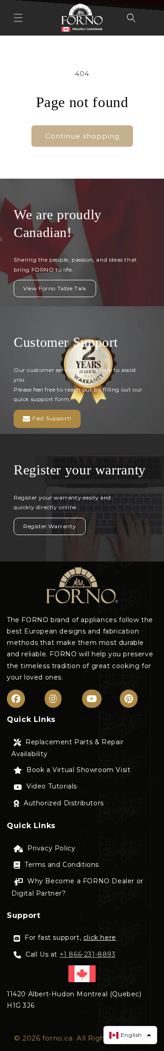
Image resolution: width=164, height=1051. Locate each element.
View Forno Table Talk (55, 288)
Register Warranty (49, 526)
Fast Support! (52, 418)
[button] (18, 18)
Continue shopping (82, 136)
